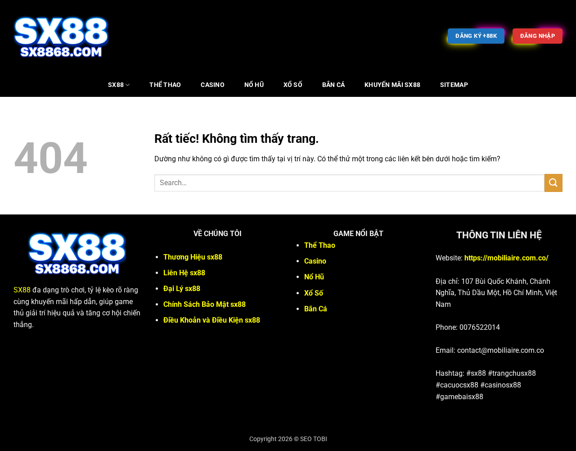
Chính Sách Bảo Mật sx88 (204, 304)
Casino (213, 85)
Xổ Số (293, 85)
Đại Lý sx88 (181, 288)
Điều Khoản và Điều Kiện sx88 (211, 320)
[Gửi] (553, 182)
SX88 (116, 85)
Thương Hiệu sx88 (192, 257)
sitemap (454, 85)
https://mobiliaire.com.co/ (506, 258)
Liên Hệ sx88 (184, 273)
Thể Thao (165, 85)
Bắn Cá (333, 85)
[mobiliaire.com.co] (61, 36)
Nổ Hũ (254, 85)
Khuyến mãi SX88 (392, 85)
